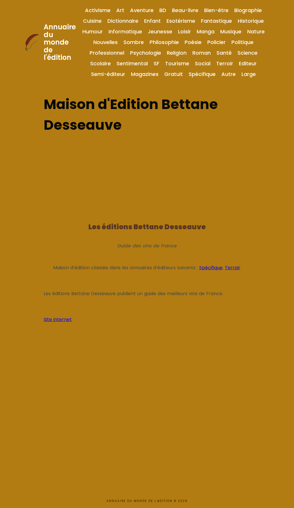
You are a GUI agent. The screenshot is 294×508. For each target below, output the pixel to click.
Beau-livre (185, 10)
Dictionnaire (122, 20)
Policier (216, 42)
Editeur (248, 63)
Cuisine (92, 20)
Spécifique (202, 74)
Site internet (58, 319)
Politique (242, 42)
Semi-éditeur (108, 74)
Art (120, 10)
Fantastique (216, 20)
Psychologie (145, 52)
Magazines (144, 74)
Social (202, 63)
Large (248, 74)
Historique (251, 20)
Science (247, 52)
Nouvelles (105, 42)
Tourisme (177, 63)
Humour (92, 31)
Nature (256, 31)
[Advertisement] (147, 175)
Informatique (125, 31)
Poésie (193, 42)
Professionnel (107, 52)
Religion (177, 52)
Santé (224, 52)
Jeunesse (160, 31)
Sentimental (132, 63)
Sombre (133, 42)
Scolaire (100, 63)
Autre (228, 74)
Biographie (248, 10)
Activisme (98, 10)
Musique (230, 31)
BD (162, 10)
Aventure (142, 10)
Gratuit (173, 74)
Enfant (152, 20)
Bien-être (216, 10)
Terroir (224, 63)
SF (156, 63)
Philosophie (164, 42)
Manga (205, 31)
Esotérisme (181, 20)
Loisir (184, 31)
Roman (201, 52)
